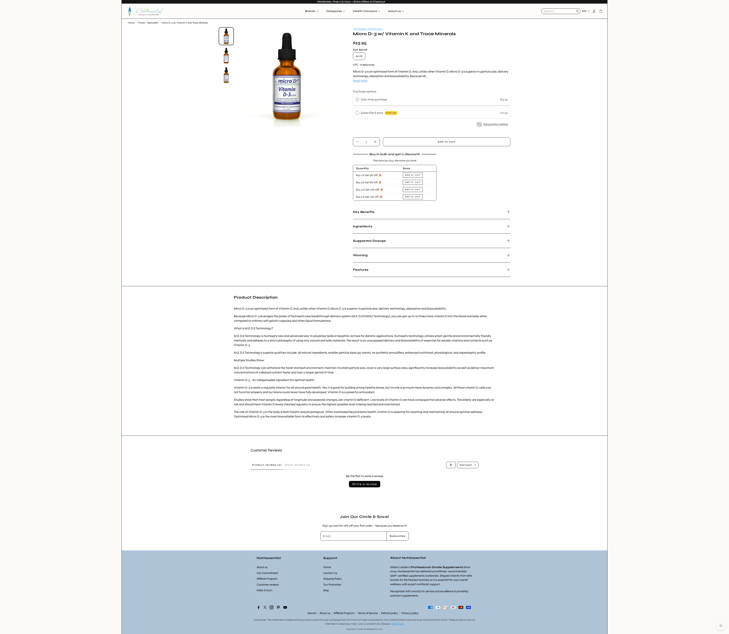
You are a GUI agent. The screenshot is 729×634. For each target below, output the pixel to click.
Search (312, 613)
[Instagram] (271, 607)
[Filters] (451, 465)
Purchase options (364, 91)
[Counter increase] (375, 141)
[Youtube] (285, 607)
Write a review (364, 484)
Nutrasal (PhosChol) (368, 29)
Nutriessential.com (340, 619)
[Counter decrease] (357, 141)
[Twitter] (265, 607)
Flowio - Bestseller (148, 22)
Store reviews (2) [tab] (297, 464)
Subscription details (495, 124)
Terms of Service (368, 613)
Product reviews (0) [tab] (267, 464)
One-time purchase (374, 99)
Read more (360, 80)
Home (131, 22)
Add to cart (413, 175)
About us (325, 613)
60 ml (359, 56)
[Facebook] (258, 607)
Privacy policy (410, 613)
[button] (560, 11)
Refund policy (389, 613)
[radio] (357, 99)
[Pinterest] (278, 607)
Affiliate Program (344, 613)
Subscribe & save (378, 113)
